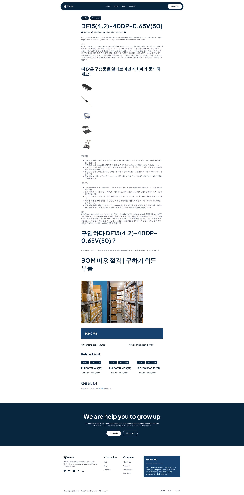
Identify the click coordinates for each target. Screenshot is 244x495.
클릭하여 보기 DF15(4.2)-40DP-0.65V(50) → (98, 278)
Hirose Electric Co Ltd (114, 32)
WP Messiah (103, 491)
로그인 (101, 388)
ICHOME (87, 32)
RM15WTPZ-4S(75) (91, 368)
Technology (96, 18)
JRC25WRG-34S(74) (148, 368)
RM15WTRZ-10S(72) (120, 368)
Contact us (175, 6)
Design (85, 18)
